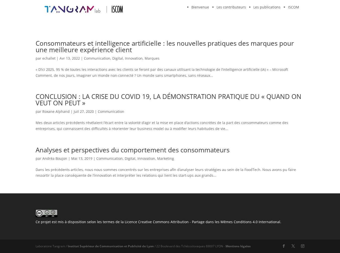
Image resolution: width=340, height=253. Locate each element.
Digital (117, 58)
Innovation (134, 58)
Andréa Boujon (54, 158)
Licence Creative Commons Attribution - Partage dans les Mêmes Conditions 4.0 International (202, 221)
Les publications (267, 7)
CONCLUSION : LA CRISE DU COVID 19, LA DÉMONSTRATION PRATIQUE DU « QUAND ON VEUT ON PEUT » (168, 99)
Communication (97, 58)
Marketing (165, 158)
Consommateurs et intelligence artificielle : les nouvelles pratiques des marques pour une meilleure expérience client (165, 46)
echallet (49, 58)
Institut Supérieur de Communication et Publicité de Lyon (111, 246)
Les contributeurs (231, 7)
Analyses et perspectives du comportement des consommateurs (132, 149)
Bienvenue (200, 7)
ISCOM (293, 7)
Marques (152, 58)
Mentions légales (238, 246)
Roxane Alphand (56, 111)
